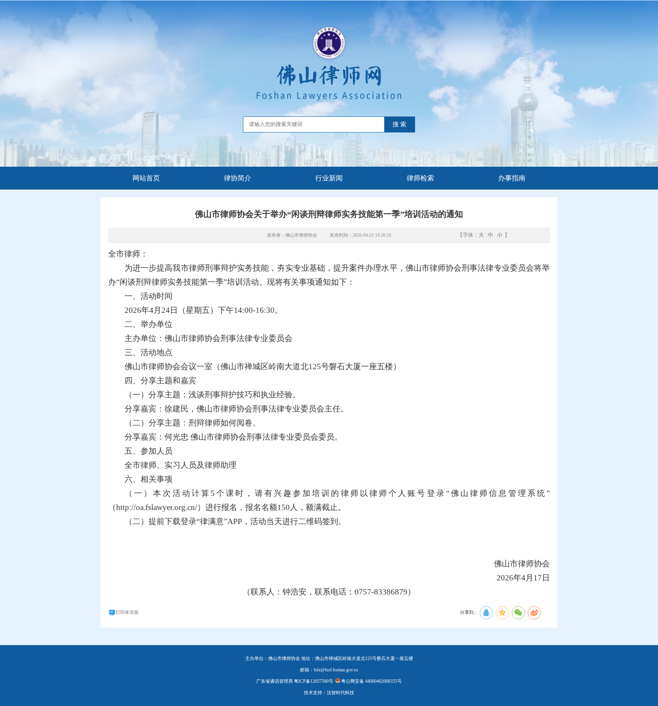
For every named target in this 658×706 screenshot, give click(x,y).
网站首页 (146, 178)
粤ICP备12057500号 (313, 681)
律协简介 (237, 178)
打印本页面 (127, 612)
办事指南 (511, 178)
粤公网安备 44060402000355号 (371, 681)
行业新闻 (329, 178)
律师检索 (420, 178)
